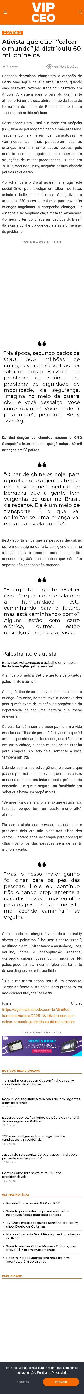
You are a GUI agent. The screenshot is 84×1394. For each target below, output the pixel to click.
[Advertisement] (42, 287)
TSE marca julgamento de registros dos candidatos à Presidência (33, 1138)
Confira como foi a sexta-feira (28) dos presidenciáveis (31, 1175)
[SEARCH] (80, 12)
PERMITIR (61, 1382)
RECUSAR (23, 1382)
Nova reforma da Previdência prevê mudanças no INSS (43, 1236)
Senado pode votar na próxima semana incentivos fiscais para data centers (37, 1213)
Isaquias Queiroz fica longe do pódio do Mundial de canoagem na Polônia (40, 1119)
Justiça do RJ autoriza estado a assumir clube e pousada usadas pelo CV (40, 1156)
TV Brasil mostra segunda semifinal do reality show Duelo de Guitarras (38, 1082)
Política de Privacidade (52, 1372)
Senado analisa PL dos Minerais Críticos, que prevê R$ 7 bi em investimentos (41, 1248)
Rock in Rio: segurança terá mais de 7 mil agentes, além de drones (41, 1101)
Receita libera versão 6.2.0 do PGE (33, 1203)
